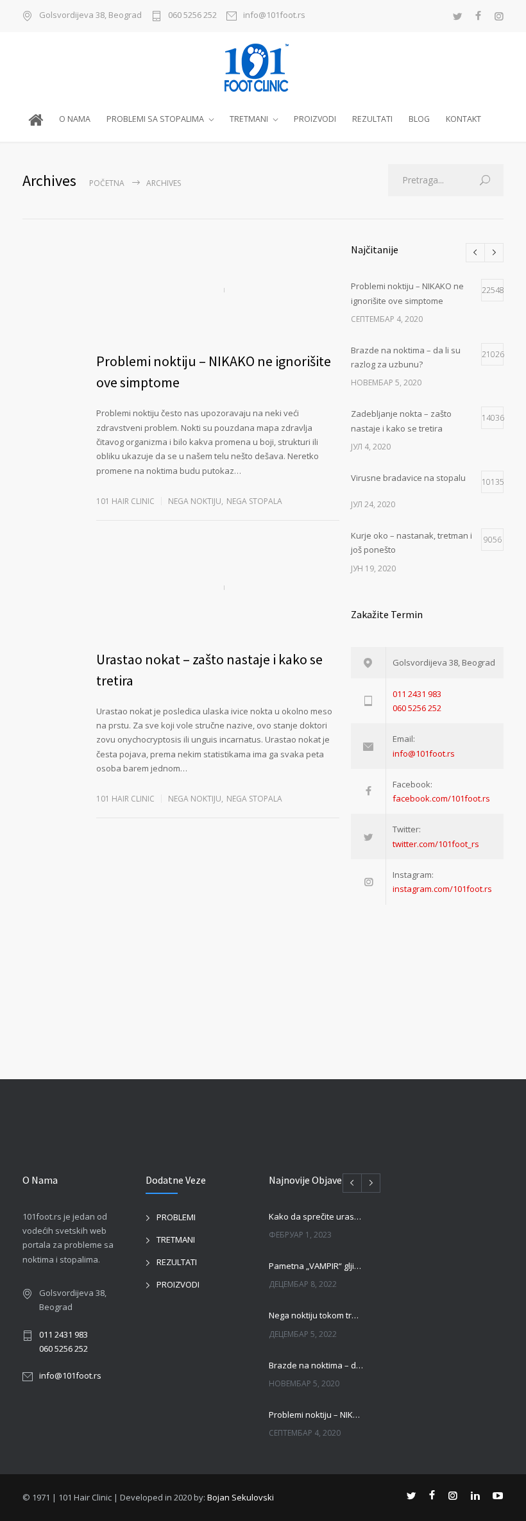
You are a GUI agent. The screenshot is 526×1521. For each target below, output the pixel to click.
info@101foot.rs (274, 16)
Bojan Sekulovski (240, 1497)
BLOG (419, 118)
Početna (106, 183)
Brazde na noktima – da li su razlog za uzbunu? (316, 1365)
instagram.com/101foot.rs (442, 889)
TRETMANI (249, 118)
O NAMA (74, 118)
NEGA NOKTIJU (194, 501)
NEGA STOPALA (254, 501)
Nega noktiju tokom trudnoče (316, 1315)
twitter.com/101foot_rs (436, 844)
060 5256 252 (192, 16)
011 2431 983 (417, 694)
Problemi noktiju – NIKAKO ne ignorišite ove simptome (316, 1414)
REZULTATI (372, 118)
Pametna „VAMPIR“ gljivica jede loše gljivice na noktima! (316, 1266)
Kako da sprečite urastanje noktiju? (316, 1216)
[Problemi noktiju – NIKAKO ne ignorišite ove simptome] (217, 290)
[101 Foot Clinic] (263, 68)
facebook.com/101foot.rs (441, 798)
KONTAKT (463, 118)
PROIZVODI (315, 118)
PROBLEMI (176, 1217)
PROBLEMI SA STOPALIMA (155, 118)
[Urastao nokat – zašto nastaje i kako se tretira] (217, 588)
